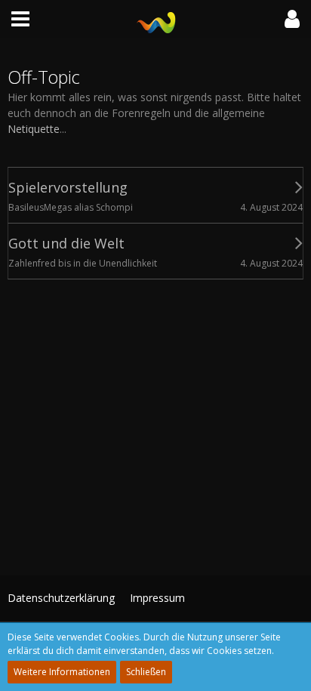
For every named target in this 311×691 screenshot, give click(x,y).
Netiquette (34, 129)
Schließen (146, 671)
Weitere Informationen (62, 671)
